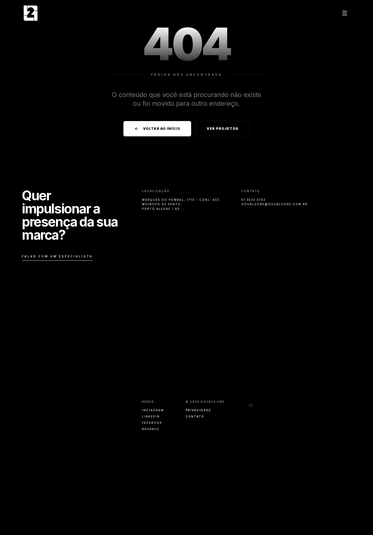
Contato (195, 416)
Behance (150, 429)
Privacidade (198, 410)
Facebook (152, 422)
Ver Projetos (222, 129)
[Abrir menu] (344, 13)
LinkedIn (151, 416)
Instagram (153, 410)
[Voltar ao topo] (250, 406)
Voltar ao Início (161, 129)
